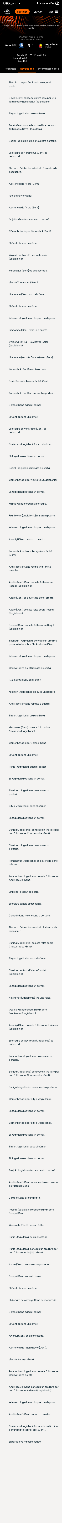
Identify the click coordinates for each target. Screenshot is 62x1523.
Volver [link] (10, 20)
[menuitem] (22, 11)
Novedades (27, 69)
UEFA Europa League (7, 11)
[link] (22, 11)
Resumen (10, 69)
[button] (52, 11)
